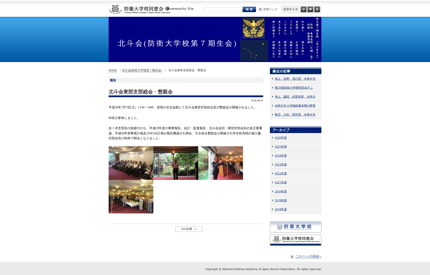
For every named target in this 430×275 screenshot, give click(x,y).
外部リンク (270, 9)
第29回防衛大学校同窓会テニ (294, 87)
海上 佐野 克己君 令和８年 (295, 78)
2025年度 (281, 146)
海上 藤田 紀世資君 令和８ (295, 96)
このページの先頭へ (308, 256)
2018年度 (281, 209)
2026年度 (281, 137)
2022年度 (281, 173)
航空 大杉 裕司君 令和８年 (295, 114)
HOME (113, 70)
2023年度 (281, 164)
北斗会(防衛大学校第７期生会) (142, 70)
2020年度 (281, 191)
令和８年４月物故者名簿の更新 (295, 105)
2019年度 (281, 200)
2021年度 (281, 182)
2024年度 (281, 155)
